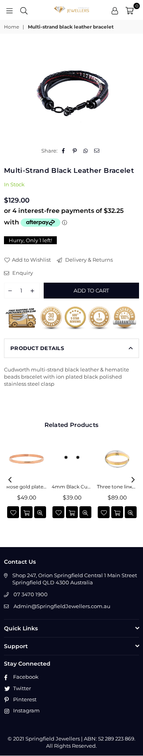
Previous (10, 480)
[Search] (24, 10)
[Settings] (115, 10)
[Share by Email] (97, 150)
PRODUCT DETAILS (37, 348)
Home (11, 27)
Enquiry (22, 273)
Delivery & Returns (88, 259)
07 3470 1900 (31, 594)
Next (133, 480)
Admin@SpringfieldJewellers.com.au (62, 606)
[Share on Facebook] (64, 150)
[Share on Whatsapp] (86, 150)
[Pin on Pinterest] (75, 150)
